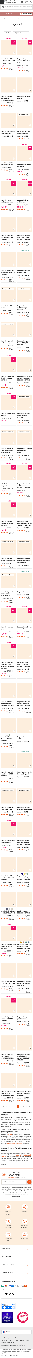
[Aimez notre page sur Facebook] (2, 1295)
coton (17, 1155)
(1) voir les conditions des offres (9, 1355)
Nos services (6, 1257)
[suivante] (26, 1106)
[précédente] (6, 1106)
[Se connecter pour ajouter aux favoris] (14, 52)
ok (29, 1182)
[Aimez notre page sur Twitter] (6, 1295)
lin (20, 1155)
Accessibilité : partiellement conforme (13, 1345)
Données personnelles (21, 1340)
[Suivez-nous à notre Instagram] (9, 1295)
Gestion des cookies (7, 1343)
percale (29, 1155)
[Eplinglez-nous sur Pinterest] (13, 1295)
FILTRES (7, 33)
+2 (12, 162)
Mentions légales (6, 1340)
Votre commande (7, 1249)
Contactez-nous (7, 1273)
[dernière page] (29, 1106)
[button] (16, 1332)
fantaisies (19, 1143)
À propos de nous (7, 1265)
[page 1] (3, 1106)
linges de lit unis (11, 1143)
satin (25, 1155)
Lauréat (10, 1134)
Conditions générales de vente (10, 1338)
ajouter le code (27, 13)
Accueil (3, 19)
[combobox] (16, 7)
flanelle (4, 1156)
